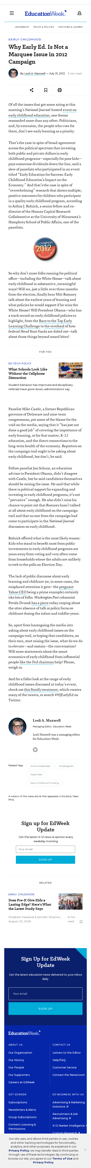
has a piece (40, 602)
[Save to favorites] (45, 90)
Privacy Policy (19, 1150)
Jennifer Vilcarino (48, 917)
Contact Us (61, 1044)
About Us (15, 1044)
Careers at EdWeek (21, 1082)
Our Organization (20, 1052)
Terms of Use (62, 1158)
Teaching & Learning (71, 27)
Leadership (22, 27)
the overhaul (54, 326)
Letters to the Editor (66, 1052)
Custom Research (65, 1133)
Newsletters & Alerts (22, 1109)
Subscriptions (17, 1102)
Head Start (36, 774)
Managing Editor (42, 726)
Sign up (45, 1008)
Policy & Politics (43, 27)
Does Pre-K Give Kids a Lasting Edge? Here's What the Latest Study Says (29, 904)
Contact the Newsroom (68, 1074)
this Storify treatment (41, 689)
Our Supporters (19, 1074)
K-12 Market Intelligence (68, 1125)
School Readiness (40, 766)
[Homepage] (45, 13)
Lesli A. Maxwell (34, 73)
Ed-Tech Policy (20, 363)
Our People (16, 1067)
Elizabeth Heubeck (21, 917)
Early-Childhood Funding (44, 783)
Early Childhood (24, 39)
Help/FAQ (59, 1060)
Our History (16, 1060)
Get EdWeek (17, 1094)
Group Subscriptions (22, 1117)
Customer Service (64, 1067)
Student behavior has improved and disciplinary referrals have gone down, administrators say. (40, 387)
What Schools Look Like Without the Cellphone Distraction (27, 373)
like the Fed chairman (37, 661)
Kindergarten (66, 766)
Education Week (62, 726)
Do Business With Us (68, 1094)
